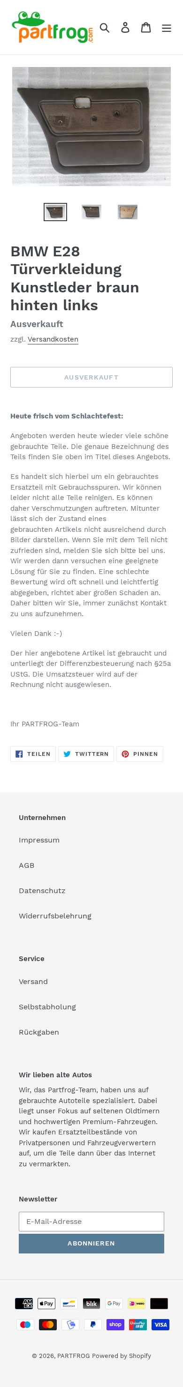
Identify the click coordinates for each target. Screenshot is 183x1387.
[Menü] (166, 27)
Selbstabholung (47, 1006)
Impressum (39, 839)
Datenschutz (42, 890)
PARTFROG (73, 1355)
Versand (33, 981)
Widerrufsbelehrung (55, 915)
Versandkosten (53, 339)
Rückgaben (39, 1032)
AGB (26, 865)
